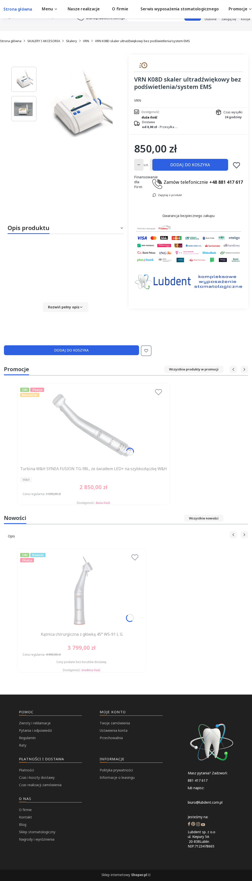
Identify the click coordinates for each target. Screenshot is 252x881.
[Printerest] (193, 824)
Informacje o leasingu (117, 777)
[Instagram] (198, 824)
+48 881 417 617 (226, 182)
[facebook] (189, 824)
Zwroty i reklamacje (35, 723)
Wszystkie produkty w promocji (194, 369)
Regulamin (27, 737)
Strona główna (10, 41)
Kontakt (25, 817)
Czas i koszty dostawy (37, 777)
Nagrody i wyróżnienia (36, 839)
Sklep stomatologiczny (37, 832)
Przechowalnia (111, 737)
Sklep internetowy (124, 874)
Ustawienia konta (113, 730)
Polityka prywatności (116, 770)
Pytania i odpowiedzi (35, 730)
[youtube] (203, 824)
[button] (66, 307)
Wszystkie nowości (204, 518)
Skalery (71, 41)
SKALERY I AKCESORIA (43, 41)
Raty (22, 745)
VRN (86, 41)
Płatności (26, 770)
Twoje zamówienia (115, 723)
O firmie (25, 809)
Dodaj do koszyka (190, 164)
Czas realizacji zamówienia (40, 784)
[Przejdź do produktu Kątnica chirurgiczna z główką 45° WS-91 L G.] (81, 590)
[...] (80, 105)
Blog (22, 824)
